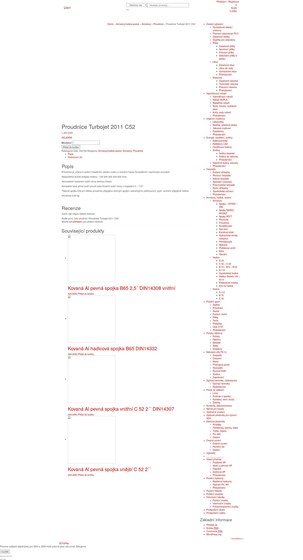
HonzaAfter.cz (237, 538)
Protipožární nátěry (216, 512)
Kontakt (162, 18)
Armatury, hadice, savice (218, 197)
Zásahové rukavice (228, 80)
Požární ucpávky (214, 493)
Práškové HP (219, 462)
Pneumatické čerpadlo (224, 184)
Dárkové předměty (215, 421)
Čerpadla (211, 169)
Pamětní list (218, 446)
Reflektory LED (220, 143)
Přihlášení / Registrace (228, 1)
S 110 (222, 292)
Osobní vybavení (214, 24)
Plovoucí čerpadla (222, 175)
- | (231, 538)
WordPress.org (213, 534)
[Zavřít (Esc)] (1, 556)
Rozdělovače (225, 225)
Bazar (154, 18)
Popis (70, 153)
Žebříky (216, 402)
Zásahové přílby (227, 46)
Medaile (217, 342)
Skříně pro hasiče (215, 408)
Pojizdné (217, 468)
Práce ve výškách (215, 389)
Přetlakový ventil (227, 247)
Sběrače (223, 244)
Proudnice (158, 24)
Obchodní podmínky (82, 18)
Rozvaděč (218, 367)
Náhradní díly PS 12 (216, 352)
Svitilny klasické (227, 153)
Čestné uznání (213, 440)
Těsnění (223, 254)
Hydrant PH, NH (221, 484)
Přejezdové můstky (228, 282)
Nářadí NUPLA (220, 99)
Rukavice (217, 77)
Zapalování (218, 377)
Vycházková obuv (228, 71)
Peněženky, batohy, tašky (225, 427)
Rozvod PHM (219, 370)
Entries (212, 528)
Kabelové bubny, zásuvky (225, 162)
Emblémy (217, 348)
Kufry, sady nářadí (222, 112)
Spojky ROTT (225, 216)
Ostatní (216, 437)
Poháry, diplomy (214, 333)
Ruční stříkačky (220, 188)
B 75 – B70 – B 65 (228, 266)
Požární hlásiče (214, 490)
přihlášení (78, 221)
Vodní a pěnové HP (222, 465)
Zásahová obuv (227, 65)
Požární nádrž (220, 314)
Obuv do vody (226, 68)
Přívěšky (217, 424)
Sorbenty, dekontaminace (219, 405)
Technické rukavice (228, 83)
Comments (214, 531)
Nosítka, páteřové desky (225, 124)
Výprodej (210, 452)
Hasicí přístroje (213, 459)
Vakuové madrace (222, 128)
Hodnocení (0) (75, 157)
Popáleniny (218, 131)
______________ (215, 456)
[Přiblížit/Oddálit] (10, 556)
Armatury (146, 24)
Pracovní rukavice (228, 87)
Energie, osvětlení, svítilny (219, 137)
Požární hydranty (214, 478)
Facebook (173, 18)
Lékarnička (218, 121)
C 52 (221, 298)
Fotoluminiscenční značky (225, 506)
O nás (68, 18)
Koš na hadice (226, 285)
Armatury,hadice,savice (127, 24)
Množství (66, 142)
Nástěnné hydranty (222, 481)
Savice (216, 288)
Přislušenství (219, 487)
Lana (215, 393)
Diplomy (217, 339)
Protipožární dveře (215, 509)
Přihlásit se (211, 524)
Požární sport (213, 301)
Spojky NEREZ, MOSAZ (226, 211)
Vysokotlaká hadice (228, 273)
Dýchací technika (221, 383)
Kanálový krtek (226, 232)
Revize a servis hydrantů (127, 18)
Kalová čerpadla (221, 178)
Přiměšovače (225, 241)
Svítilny (216, 150)
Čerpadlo (217, 355)
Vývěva (216, 374)
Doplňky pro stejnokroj (224, 39)
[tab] (131, 153)
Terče (215, 320)
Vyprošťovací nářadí (223, 96)
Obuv (215, 61)
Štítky (215, 345)
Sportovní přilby (227, 49)
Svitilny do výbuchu (228, 156)
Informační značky (222, 503)
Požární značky (220, 500)
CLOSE (5, 551)
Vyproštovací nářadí (216, 93)
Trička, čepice (219, 430)
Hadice (216, 257)
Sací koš (223, 229)
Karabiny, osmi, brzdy (223, 399)
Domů (110, 24)
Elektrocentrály (220, 140)
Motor (216, 361)
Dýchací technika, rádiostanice (221, 380)
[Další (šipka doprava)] (4, 559)
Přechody (224, 219)
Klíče (221, 251)
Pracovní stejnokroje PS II (225, 33)
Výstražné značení (215, 411)
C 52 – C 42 (225, 263)
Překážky (217, 323)
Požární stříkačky (221, 172)
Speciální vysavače (222, 181)
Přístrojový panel (221, 364)
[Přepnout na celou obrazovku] (7, 556)
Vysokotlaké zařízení (223, 191)
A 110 (222, 270)
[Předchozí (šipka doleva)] (1, 559)
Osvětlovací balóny (222, 147)
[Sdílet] (4, 556)
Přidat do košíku (71, 147)
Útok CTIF (218, 326)
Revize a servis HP (103, 18)
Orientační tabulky (215, 497)
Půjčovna (145, 18)
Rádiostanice (219, 386)
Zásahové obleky (221, 36)
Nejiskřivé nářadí (221, 102)
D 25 (221, 260)
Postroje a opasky (222, 396)
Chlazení (217, 358)
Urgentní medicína (215, 118)
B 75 (221, 295)
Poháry (216, 336)
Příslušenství (225, 74)
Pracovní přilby (226, 52)
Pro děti (216, 434)
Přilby (215, 42)
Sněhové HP (219, 471)
